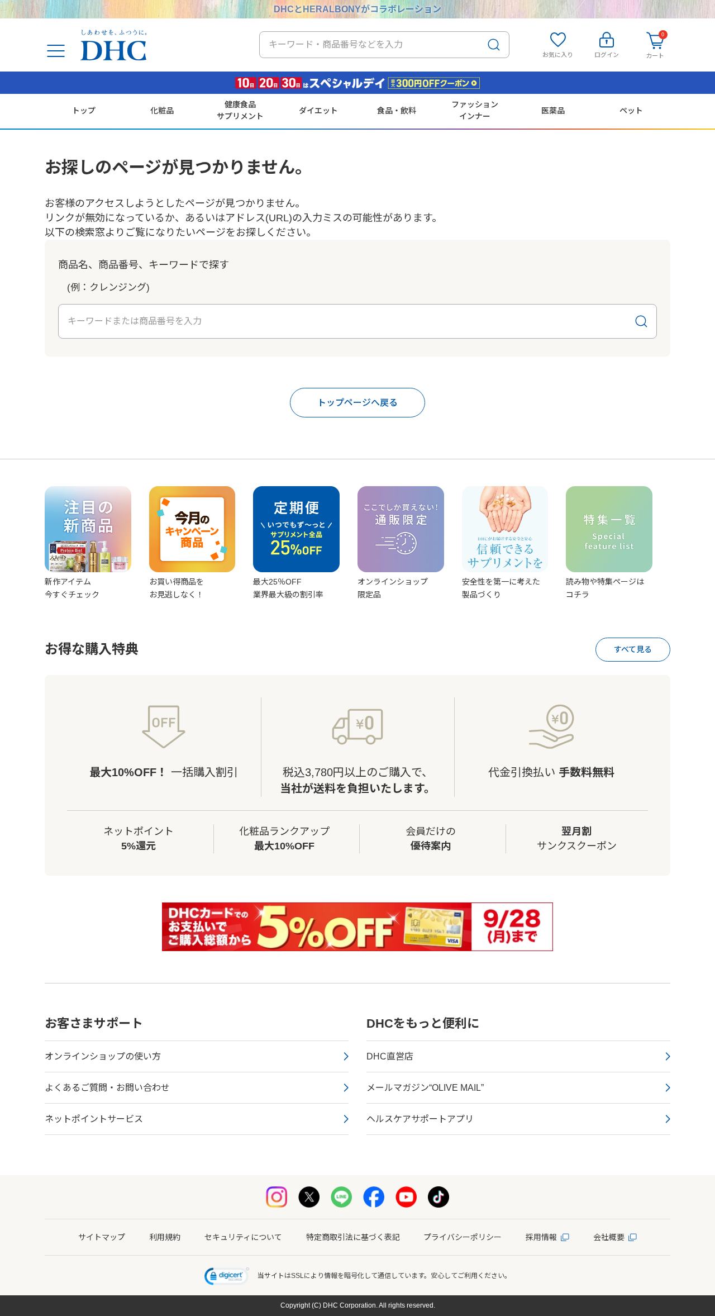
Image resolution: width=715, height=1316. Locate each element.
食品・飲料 (396, 110)
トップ (84, 110)
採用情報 (541, 1237)
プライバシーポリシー (462, 1237)
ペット (631, 110)
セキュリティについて (243, 1237)
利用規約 (164, 1237)
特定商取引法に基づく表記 (353, 1237)
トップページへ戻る (357, 402)
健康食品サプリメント (240, 110)
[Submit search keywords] (493, 44)
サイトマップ (101, 1237)
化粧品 (162, 110)
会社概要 (609, 1237)
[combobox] (384, 44)
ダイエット (318, 110)
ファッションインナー (474, 110)
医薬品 (553, 110)
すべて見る (633, 649)
